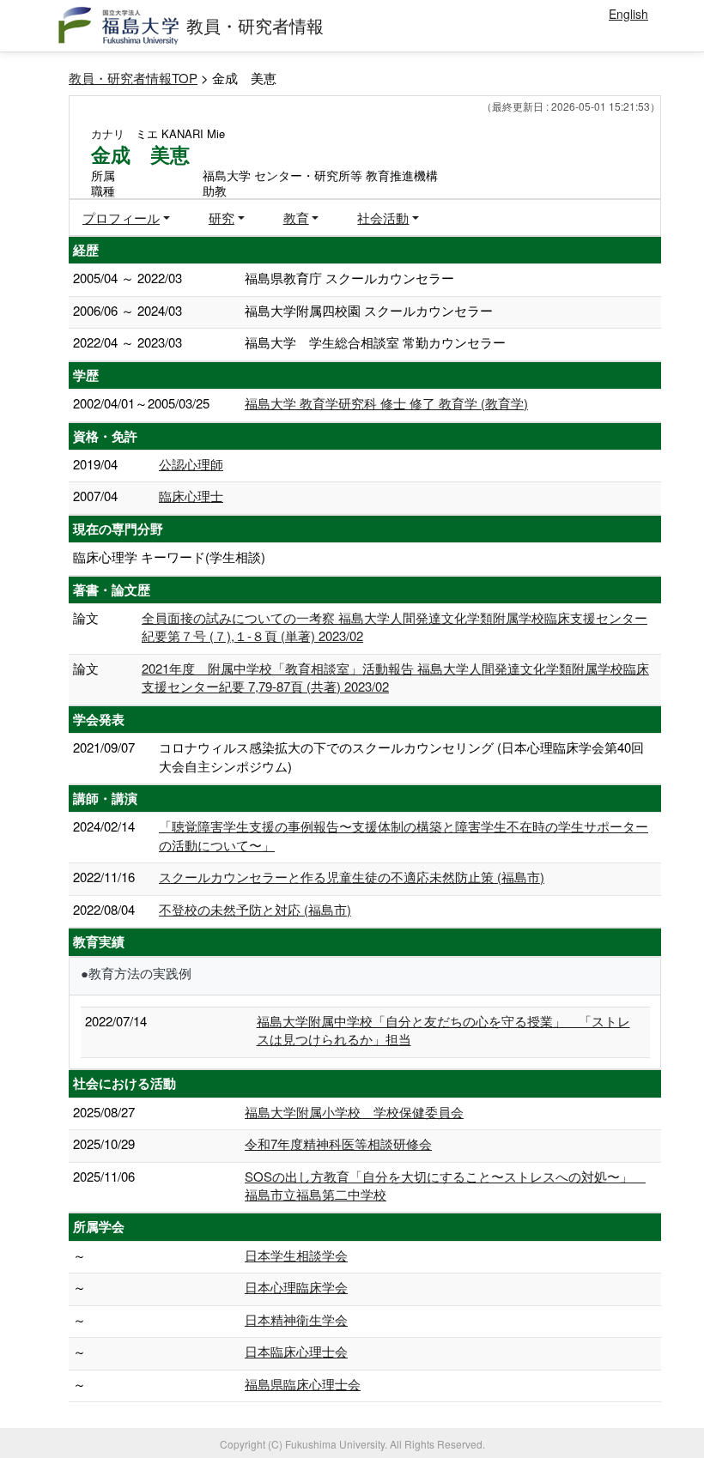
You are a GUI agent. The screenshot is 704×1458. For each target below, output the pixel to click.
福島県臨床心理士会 (303, 1384)
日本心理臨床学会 (296, 1287)
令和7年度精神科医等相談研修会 (338, 1143)
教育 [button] (296, 218)
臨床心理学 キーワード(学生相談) (169, 557)
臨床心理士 (191, 496)
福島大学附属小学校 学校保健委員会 (354, 1112)
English (628, 13)
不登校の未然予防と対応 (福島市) (255, 909)
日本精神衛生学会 (296, 1319)
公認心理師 (191, 464)
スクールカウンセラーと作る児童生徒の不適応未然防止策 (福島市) (351, 877)
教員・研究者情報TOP (133, 78)
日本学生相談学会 (296, 1255)
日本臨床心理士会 (296, 1351)
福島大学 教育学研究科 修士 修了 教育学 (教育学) (386, 403)
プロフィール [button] (121, 218)
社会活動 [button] (383, 218)
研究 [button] (221, 218)
